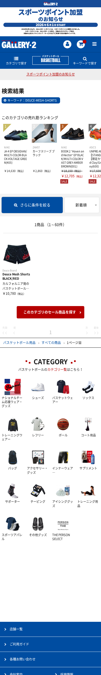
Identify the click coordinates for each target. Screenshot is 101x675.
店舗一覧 (16, 629)
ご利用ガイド (19, 644)
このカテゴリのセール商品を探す (49, 312)
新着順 (81, 205)
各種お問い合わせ (23, 659)
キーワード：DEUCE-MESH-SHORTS (32, 100)
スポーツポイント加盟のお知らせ (50, 74)
